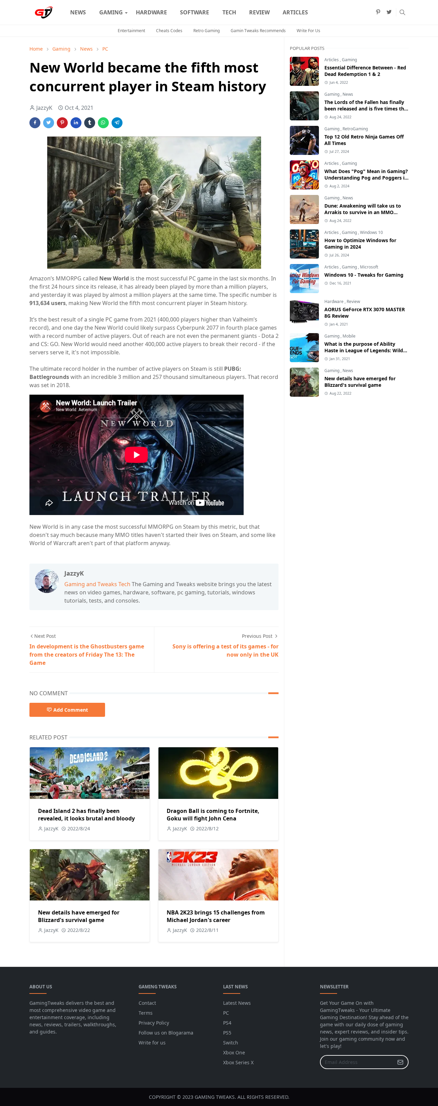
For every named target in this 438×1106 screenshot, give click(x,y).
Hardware (334, 301)
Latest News (237, 1003)
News (348, 94)
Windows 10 (371, 232)
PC (226, 1013)
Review (353, 301)
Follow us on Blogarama (166, 1032)
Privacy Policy (154, 1022)
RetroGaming (355, 129)
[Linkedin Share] (75, 122)
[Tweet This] (48, 122)
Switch (230, 1042)
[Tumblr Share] (89, 122)
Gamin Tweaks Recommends (258, 31)
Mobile (349, 336)
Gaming (349, 60)
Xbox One (234, 1052)
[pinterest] (378, 12)
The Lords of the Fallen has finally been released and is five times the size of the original (365, 108)
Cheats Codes (169, 31)
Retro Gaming (206, 31)
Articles (332, 60)
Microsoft (369, 267)
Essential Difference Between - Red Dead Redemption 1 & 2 (365, 70)
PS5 (227, 1032)
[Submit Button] (400, 1062)
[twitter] (389, 12)
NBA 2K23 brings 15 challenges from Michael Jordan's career (216, 916)
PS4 (227, 1022)
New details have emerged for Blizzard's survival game (78, 916)
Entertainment (131, 31)
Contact (147, 1003)
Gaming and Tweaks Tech (97, 584)
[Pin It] (62, 122)
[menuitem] (78, 12)
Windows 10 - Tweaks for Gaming (363, 275)
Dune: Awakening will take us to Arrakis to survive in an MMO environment (362, 212)
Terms (146, 1013)
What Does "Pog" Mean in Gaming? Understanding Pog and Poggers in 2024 (366, 177)
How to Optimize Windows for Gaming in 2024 (360, 243)
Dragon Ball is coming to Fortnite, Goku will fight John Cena (213, 814)
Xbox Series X (238, 1062)
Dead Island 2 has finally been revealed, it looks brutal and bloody (86, 814)
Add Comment (70, 710)
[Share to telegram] (117, 122)
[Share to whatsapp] (103, 122)
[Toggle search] (402, 12)
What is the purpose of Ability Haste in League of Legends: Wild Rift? (363, 350)
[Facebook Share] (34, 122)
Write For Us (308, 31)
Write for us (152, 1042)
